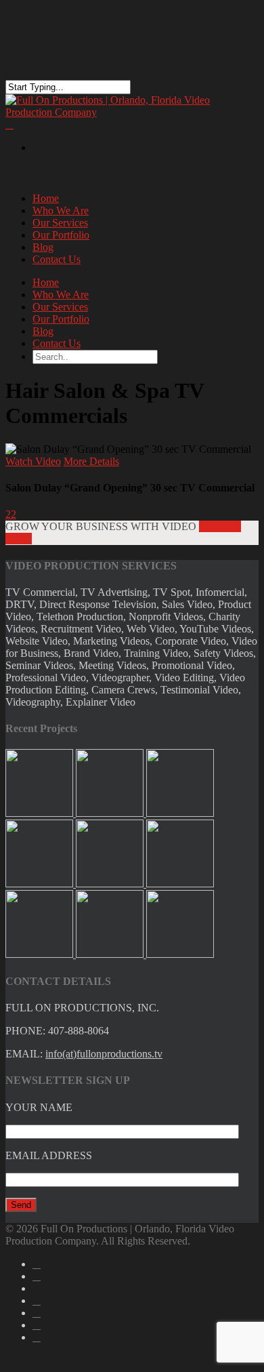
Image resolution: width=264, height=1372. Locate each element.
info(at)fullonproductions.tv (103, 1054)
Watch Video (33, 461)
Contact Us (56, 259)
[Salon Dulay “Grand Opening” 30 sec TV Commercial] (180, 883)
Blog (42, 331)
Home (45, 282)
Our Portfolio (60, 319)
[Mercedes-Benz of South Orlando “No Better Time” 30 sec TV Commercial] (180, 813)
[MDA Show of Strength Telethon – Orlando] (40, 954)
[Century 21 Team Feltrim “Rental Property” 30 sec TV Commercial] (40, 883)
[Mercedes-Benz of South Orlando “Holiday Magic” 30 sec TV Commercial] (111, 883)
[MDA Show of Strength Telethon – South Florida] (111, 954)
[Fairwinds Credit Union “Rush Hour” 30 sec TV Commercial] (111, 813)
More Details (91, 461)
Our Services (60, 306)
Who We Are (60, 294)
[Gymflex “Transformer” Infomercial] (180, 954)
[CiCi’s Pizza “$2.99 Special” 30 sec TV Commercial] (40, 813)
